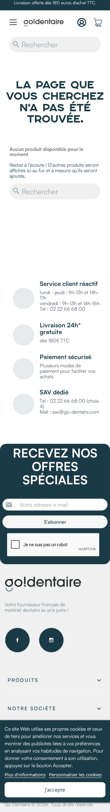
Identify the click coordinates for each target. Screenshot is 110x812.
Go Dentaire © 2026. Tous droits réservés (49, 804)
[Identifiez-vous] (81, 22)
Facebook (17, 640)
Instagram (51, 640)
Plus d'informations (25, 774)
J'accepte (55, 789)
